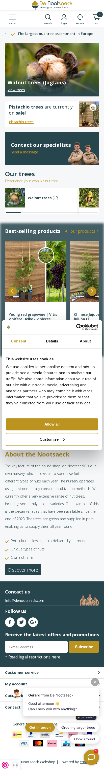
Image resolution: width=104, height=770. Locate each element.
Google (33, 622)
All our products (80, 231)
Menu (12, 23)
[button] (12, 291)
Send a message (24, 152)
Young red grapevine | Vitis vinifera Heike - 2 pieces (33, 316)
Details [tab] (52, 341)
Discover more (23, 570)
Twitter (21, 622)
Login (64, 23)
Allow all (52, 424)
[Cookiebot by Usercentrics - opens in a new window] (76, 327)
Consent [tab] (18, 341)
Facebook (10, 622)
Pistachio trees (21, 121)
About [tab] (85, 341)
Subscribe (84, 647)
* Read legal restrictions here (32, 657)
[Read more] (52, 69)
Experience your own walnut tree (31, 181)
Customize (49, 439)
